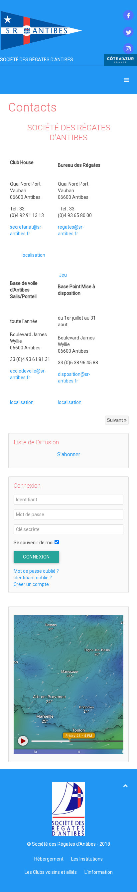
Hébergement (49, 859)
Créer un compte (31, 584)
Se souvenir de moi (34, 542)
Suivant (115, 420)
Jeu (63, 275)
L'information (98, 872)
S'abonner (68, 454)
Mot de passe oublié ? (36, 571)
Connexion (36, 556)
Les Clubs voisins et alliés (51, 872)
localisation (33, 255)
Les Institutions (87, 859)
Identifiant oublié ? (33, 577)
